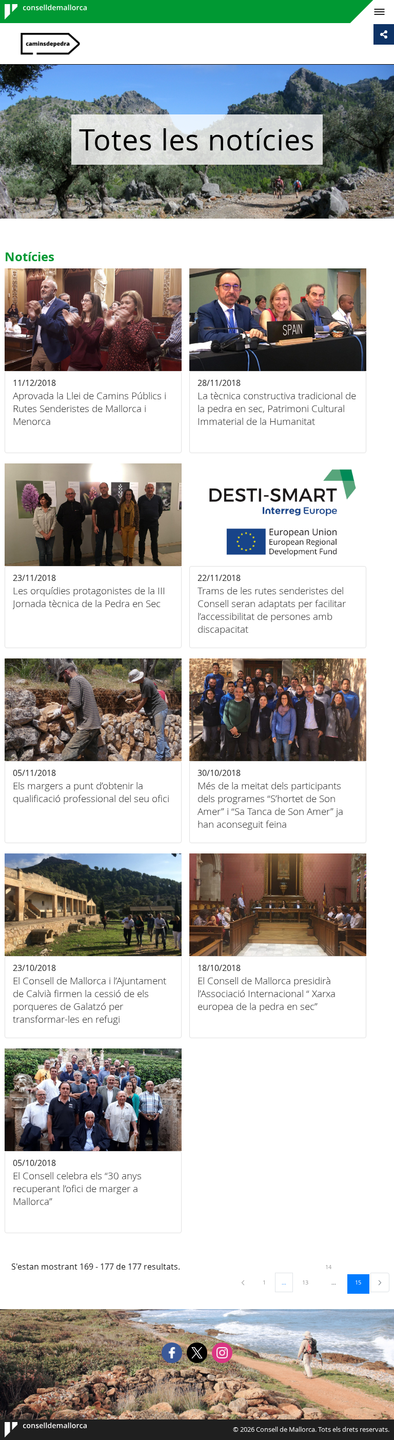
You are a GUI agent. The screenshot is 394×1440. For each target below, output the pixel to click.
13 (309, 1282)
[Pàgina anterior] (243, 1282)
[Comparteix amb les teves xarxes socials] (383, 34)
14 (332, 1266)
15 (361, 1282)
